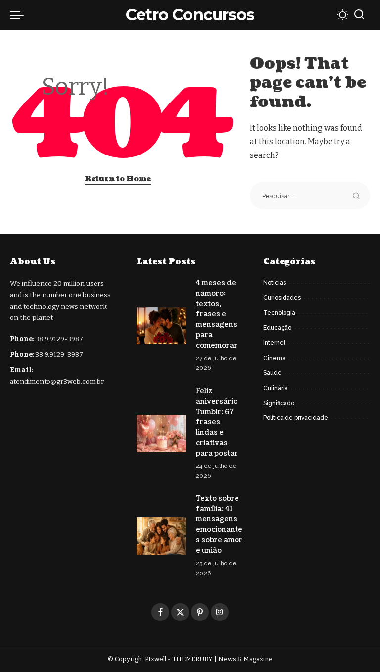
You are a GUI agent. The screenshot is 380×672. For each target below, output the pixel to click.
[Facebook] (160, 612)
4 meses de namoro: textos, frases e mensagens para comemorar (217, 314)
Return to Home (118, 179)
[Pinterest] (200, 612)
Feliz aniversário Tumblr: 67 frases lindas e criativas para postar (217, 422)
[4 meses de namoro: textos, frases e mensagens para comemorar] (161, 325)
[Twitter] (180, 612)
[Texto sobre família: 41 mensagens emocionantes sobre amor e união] (161, 536)
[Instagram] (220, 612)
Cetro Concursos (190, 14)
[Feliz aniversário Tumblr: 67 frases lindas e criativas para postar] (161, 433)
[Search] (359, 15)
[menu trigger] (19, 15)
